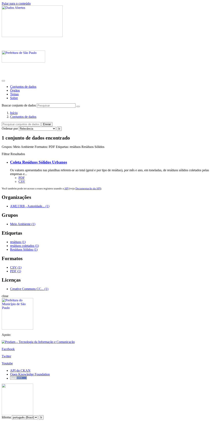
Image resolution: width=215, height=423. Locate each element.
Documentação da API (87, 188)
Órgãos (15, 90)
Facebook (8, 349)
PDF (21, 178)
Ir (59, 128)
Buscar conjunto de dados (19, 105)
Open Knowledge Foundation (30, 374)
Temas (14, 94)
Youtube (7, 363)
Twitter (6, 356)
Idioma (6, 417)
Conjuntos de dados (23, 86)
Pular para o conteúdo (16, 3)
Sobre (14, 98)
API (66, 188)
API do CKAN (20, 370)
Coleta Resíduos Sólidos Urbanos (38, 162)
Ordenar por (10, 128)
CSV (21, 181)
